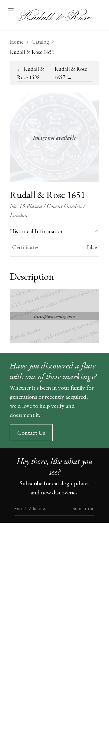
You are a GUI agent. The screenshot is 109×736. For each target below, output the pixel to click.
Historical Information (37, 231)
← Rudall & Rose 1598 (30, 73)
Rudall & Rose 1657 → (70, 73)
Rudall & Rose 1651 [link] (32, 51)
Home (17, 41)
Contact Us (31, 433)
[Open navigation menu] (11, 11)
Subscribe (83, 508)
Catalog (40, 41)
